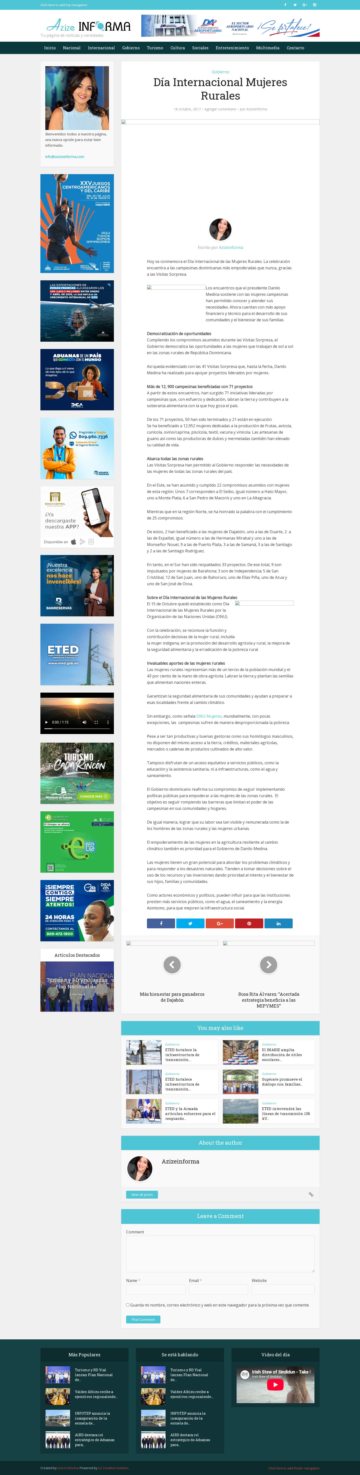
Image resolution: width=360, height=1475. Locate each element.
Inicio (50, 47)
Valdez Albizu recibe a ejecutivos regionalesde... (96, 1394)
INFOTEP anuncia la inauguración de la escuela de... (92, 1418)
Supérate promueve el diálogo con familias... (282, 1082)
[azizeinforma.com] (89, 22)
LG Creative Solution (113, 1468)
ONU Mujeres (209, 716)
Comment (135, 1232)
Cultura (177, 47)
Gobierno (131, 47)
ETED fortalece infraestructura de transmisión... (182, 1084)
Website (259, 1280)
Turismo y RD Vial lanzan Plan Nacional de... (77, 983)
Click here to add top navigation (63, 5)
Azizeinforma (256, 109)
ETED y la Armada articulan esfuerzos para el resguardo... (190, 1113)
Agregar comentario (220, 109)
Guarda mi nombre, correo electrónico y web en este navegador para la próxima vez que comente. (220, 1305)
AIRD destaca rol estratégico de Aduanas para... (95, 1440)
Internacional (101, 47)
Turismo (155, 47)
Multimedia (267, 47)
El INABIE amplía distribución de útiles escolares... (282, 1054)
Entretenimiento (232, 47)
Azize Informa (68, 1468)
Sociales (200, 47)
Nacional (72, 47)
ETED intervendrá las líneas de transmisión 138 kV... (286, 1113)
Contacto (295, 47)
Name (133, 1280)
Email (195, 1280)
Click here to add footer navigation (294, 1468)
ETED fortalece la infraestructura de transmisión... (182, 1054)
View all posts (142, 1194)
